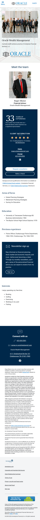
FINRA (11, 513)
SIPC (16, 513)
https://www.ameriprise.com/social (20, 425)
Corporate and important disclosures (15, 470)
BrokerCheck (26, 372)
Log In (34, 3)
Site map (7, 489)
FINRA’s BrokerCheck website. (11, 183)
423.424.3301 (21, 341)
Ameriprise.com (9, 466)
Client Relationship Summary (19, 186)
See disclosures (20, 142)
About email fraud (10, 485)
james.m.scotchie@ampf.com (21, 345)
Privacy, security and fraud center (14, 481)
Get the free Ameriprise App (21, 498)
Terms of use (8, 477)
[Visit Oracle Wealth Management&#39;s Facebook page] (20, 360)
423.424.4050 (20, 156)
